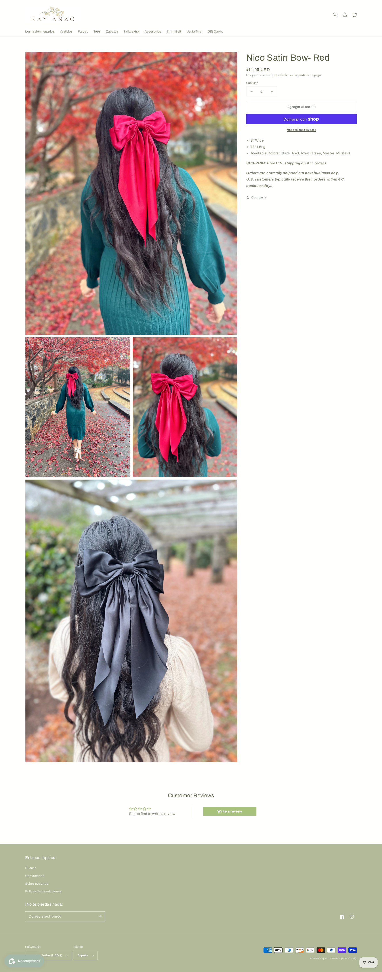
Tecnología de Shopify (344, 958)
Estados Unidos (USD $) (46, 955)
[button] (335, 14)
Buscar (30, 868)
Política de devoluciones (43, 891)
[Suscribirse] (100, 916)
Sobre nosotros (36, 883)
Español (82, 955)
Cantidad (252, 82)
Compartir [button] (258, 197)
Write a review (229, 811)
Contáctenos (34, 876)
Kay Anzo (325, 958)
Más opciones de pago (301, 129)
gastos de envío (262, 75)
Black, (286, 153)
